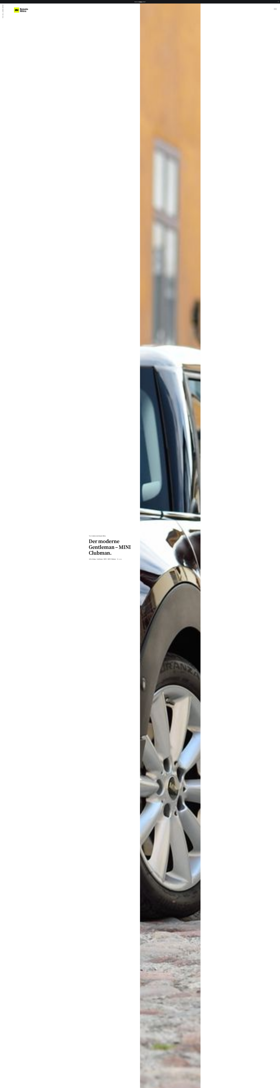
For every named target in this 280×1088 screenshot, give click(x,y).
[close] (278, 2)
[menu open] (275, 9)
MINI (105, 559)
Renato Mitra (102, 536)
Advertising (92, 559)
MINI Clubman (112, 559)
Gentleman (100, 559)
